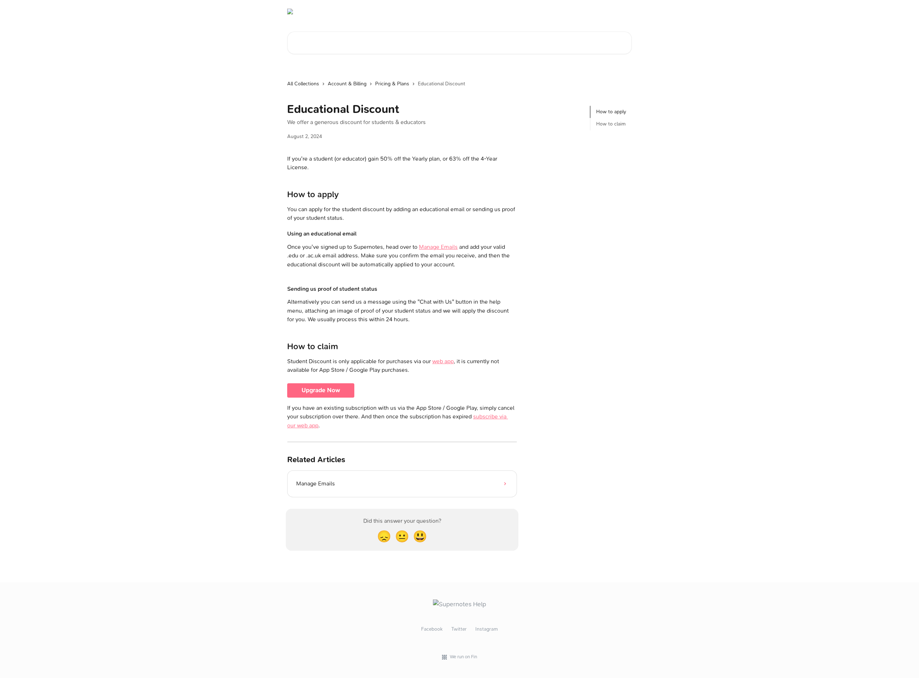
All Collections (303, 84)
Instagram (486, 629)
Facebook (432, 629)
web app (443, 361)
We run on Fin (463, 656)
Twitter (459, 629)
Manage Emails (438, 246)
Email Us (618, 11)
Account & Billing (347, 84)
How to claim (611, 124)
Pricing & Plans (392, 84)
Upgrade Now (321, 390)
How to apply (611, 112)
